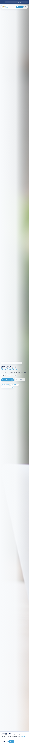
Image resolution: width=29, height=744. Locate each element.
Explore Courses (6, 379)
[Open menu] (25, 6)
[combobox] (17, 2)
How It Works (21, 379)
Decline (4, 741)
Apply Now (19, 6)
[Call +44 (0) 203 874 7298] (2, 2)
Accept (11, 741)
